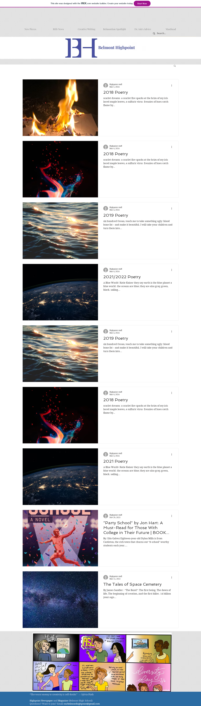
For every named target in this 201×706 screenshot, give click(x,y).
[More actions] (172, 85)
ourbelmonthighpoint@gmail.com (82, 703)
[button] (174, 66)
